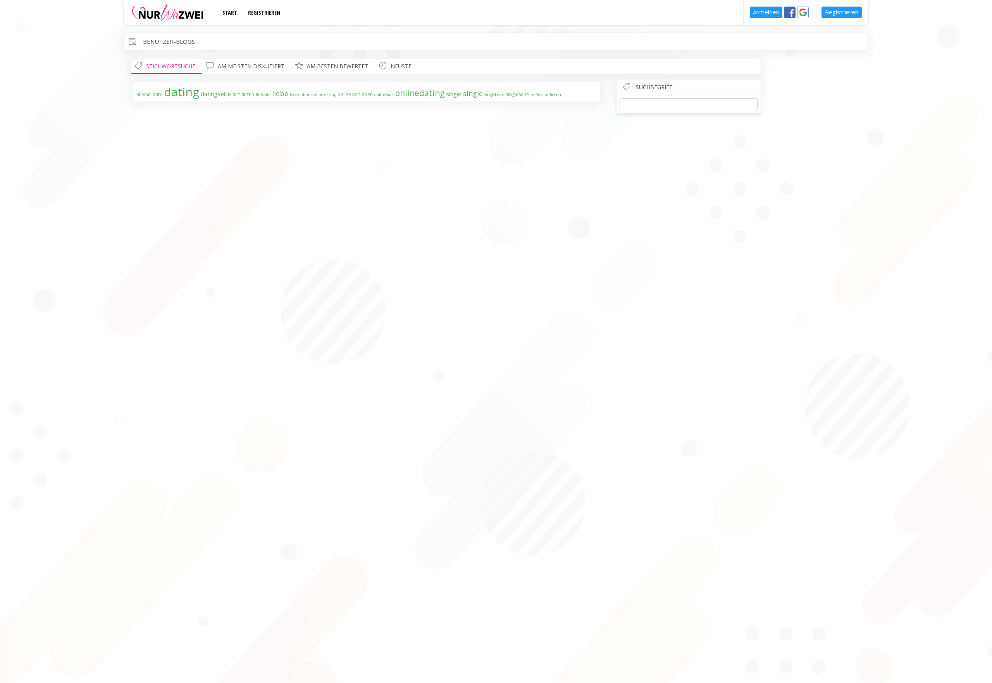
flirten (247, 94)
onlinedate (384, 94)
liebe (280, 93)
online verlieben (355, 94)
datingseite (216, 94)
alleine (143, 94)
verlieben (552, 94)
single (473, 93)
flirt (236, 94)
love (293, 94)
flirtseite (263, 94)
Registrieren (841, 12)
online (304, 94)
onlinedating (419, 93)
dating (181, 92)
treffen (536, 94)
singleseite (517, 94)
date (157, 94)
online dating (324, 94)
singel (454, 94)
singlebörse (494, 94)
